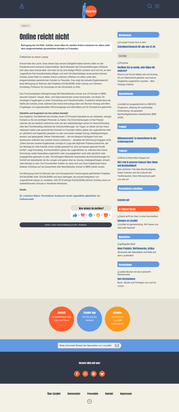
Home (24, 26)
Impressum (126, 394)
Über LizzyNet (54, 394)
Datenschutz (74, 394)
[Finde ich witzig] (98, 215)
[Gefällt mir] (75, 215)
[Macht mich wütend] (106, 215)
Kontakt (109, 394)
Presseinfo (92, 394)
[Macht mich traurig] (90, 215)
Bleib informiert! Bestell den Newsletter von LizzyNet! (85, 345)
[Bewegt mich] (83, 215)
